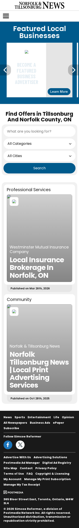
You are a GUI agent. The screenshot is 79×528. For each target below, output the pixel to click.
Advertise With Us (17, 457)
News (8, 417)
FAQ (30, 474)
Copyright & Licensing (52, 474)
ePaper (58, 423)
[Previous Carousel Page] (5, 70)
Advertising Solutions (50, 457)
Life (56, 417)
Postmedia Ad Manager (22, 463)
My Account (13, 479)
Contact (26, 468)
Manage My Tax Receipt (22, 484)
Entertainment (39, 417)
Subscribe (11, 428)
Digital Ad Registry (56, 463)
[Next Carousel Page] (73, 70)
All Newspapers (15, 423)
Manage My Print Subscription (47, 479)
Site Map (10, 468)
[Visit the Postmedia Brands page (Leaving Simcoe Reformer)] (13, 492)
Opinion (68, 417)
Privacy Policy (46, 468)
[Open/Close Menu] (6, 16)
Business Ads (40, 423)
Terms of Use (14, 474)
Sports (19, 417)
